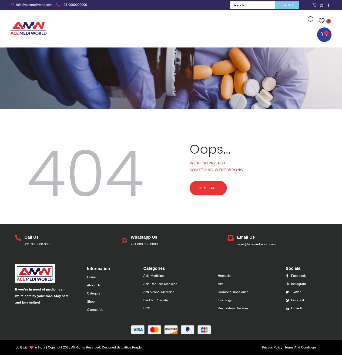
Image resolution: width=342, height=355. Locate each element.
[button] (322, 18)
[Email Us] (231, 238)
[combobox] (252, 5)
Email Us (246, 237)
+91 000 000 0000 (37, 244)
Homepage (208, 188)
